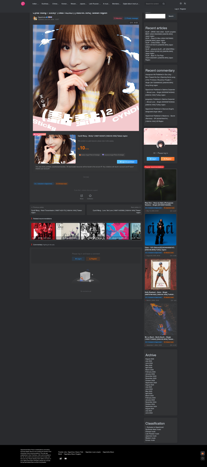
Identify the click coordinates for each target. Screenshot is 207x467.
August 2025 (149, 385)
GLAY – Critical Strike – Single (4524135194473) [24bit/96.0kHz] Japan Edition (159, 44)
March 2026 (149, 370)
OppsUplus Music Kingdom (72, 454)
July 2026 (148, 361)
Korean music (150, 440)
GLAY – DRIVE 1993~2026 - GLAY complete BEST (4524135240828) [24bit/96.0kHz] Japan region (160, 34)
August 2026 (149, 359)
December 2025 (150, 376)
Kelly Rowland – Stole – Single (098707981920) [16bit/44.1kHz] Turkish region (159, 294)
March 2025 (149, 395)
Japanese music (170, 208)
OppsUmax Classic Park (75, 452)
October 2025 (150, 380)
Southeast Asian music (153, 429)
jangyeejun (149, 99)
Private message (132, 18)
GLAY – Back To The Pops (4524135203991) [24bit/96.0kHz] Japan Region (159, 57)
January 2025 (150, 400)
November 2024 (150, 402)
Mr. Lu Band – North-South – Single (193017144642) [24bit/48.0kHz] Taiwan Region (159, 339)
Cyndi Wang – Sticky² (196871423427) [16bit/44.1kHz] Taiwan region (70, 12)
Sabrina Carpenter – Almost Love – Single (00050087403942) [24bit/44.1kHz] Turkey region (160, 92)
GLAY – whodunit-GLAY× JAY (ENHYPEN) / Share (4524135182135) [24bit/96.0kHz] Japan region (160, 51)
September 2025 (151, 382)
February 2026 (150, 372)
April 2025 (148, 393)
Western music (170, 252)
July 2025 (148, 387)
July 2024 (148, 411)
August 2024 (149, 408)
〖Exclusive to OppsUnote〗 (44, 184)
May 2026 (148, 365)
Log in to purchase (128, 162)
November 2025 (150, 378)
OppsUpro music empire (93, 452)
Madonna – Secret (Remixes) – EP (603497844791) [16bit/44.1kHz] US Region (160, 118)
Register (183, 9)
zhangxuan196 (150, 74)
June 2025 (149, 389)
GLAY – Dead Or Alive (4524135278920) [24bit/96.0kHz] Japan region (159, 39)
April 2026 (148, 367)
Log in (177, 9)
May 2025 (148, 391)
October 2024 (150, 404)
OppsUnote (42, 17)
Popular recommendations (154, 167)
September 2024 (151, 406)
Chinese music (62, 184)
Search (171, 16)
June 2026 (149, 363)
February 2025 (150, 398)
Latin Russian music (152, 434)
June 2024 (149, 413)
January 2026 (150, 374)
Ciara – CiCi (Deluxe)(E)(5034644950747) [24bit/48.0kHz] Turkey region (159, 248)
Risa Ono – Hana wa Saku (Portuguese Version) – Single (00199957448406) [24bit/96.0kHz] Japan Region (159, 205)
